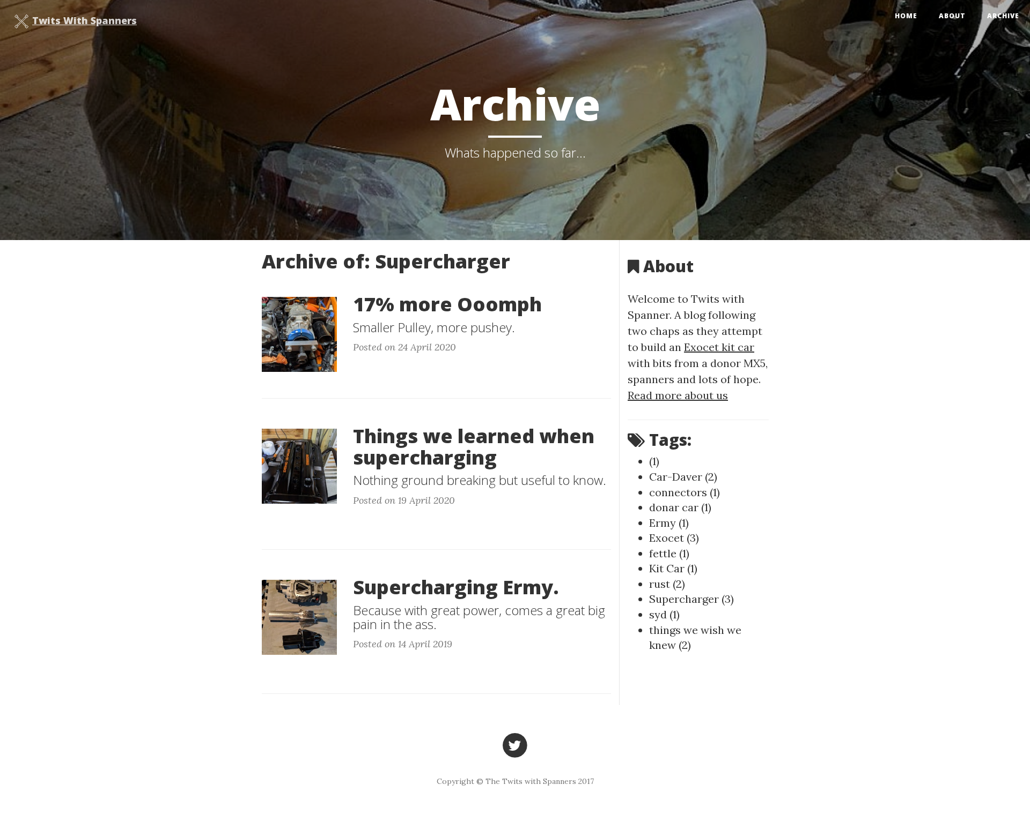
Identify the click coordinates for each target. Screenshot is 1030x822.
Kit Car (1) (673, 568)
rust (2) (667, 584)
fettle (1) (669, 553)
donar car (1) (680, 507)
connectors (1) (684, 492)
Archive (1003, 15)
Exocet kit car (719, 347)
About (952, 15)
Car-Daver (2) (683, 476)
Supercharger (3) (691, 599)
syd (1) (664, 614)
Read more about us (678, 395)
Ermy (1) (669, 522)
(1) (654, 461)
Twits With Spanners (84, 20)
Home (906, 15)
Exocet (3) (674, 537)
